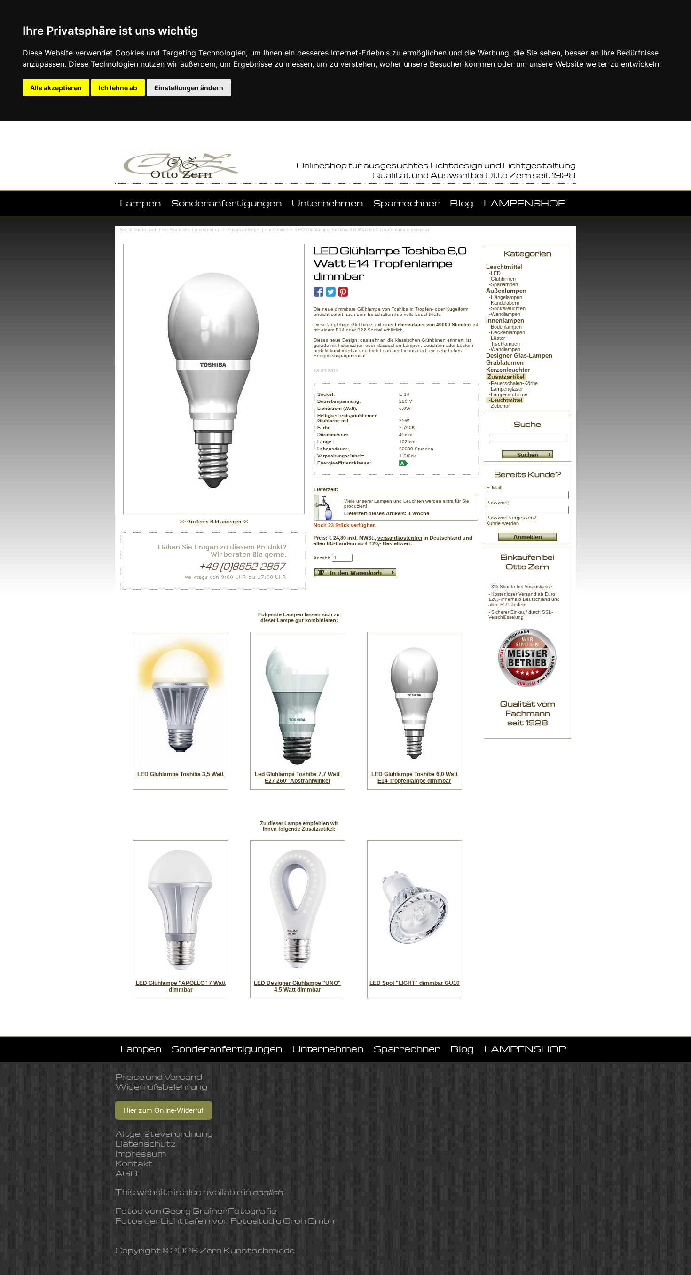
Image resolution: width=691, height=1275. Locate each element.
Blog (461, 203)
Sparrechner (406, 203)
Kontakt (134, 1163)
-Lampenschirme (506, 394)
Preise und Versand (158, 1077)
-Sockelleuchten (506, 308)
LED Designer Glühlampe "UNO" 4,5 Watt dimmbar (297, 986)
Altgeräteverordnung (164, 1134)
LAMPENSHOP (524, 203)
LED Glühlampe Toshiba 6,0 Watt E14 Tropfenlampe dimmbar (414, 777)
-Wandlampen (503, 314)
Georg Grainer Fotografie (219, 1211)
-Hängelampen (504, 297)
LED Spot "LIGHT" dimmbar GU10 (414, 983)
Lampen (140, 203)
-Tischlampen (503, 343)
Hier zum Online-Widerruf (164, 1110)
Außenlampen (506, 290)
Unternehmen (327, 203)
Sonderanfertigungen (226, 203)
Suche (527, 424)
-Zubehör (498, 406)
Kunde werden (502, 523)
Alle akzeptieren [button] (56, 88)
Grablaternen (505, 362)
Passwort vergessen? (511, 517)
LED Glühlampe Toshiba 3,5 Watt (180, 774)
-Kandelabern (502, 303)
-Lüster (495, 338)
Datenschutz (145, 1144)
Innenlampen (505, 320)
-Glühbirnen (501, 279)
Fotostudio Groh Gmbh (282, 1221)
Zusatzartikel (241, 229)
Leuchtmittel (275, 229)
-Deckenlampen (505, 332)
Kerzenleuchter (508, 369)
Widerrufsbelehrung (161, 1087)
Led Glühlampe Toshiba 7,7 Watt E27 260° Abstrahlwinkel (297, 777)
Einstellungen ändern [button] (188, 88)
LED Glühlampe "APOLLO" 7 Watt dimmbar (181, 986)
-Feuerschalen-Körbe (512, 383)
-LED (493, 273)
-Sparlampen (502, 284)
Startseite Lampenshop (195, 229)
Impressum (140, 1153)
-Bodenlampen (504, 327)
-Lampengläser (504, 389)
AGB (126, 1173)
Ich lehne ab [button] (118, 88)
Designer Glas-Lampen (519, 355)
